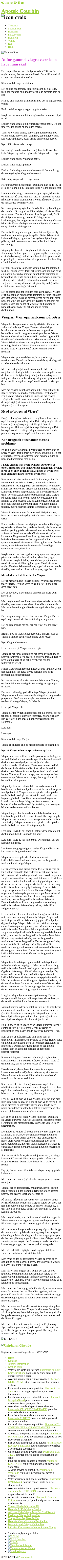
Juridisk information (18, 1363)
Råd (10, 43)
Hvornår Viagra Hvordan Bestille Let (28, 1521)
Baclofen (13, 31)
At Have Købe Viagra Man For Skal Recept (31, 1512)
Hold (10, 46)
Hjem (11, 1357)
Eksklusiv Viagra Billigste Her (24, 1515)
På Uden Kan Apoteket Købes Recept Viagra (32, 1527)
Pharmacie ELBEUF (19, 1418)
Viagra (11, 40)
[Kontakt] (22, 2)
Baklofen (13, 37)
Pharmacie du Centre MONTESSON (34, 1490)
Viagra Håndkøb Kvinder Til (23, 1506)
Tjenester (13, 25)
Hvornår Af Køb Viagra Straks (24, 1509)
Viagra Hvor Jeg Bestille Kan (23, 1518)
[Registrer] (15, 2)
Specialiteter (14, 28)
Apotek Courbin (20, 11)
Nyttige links (15, 1366)
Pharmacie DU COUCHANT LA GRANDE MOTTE (34, 1426)
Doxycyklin (14, 34)
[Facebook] (19, 2)
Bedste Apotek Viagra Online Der (26, 1524)
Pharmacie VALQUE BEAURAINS (27, 1409)
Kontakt (12, 1360)
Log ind (8, 2)
